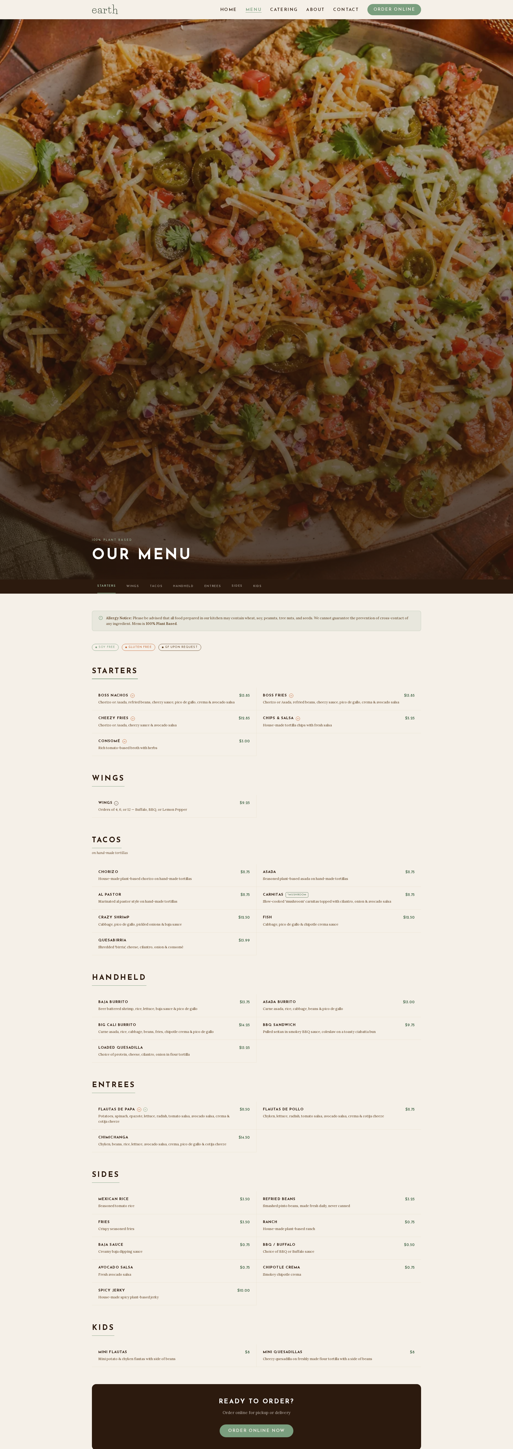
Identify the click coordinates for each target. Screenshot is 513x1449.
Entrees (212, 586)
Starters (106, 586)
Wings (132, 586)
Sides (237, 586)
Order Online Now (256, 1431)
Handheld (183, 586)
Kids (257, 586)
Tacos (156, 586)
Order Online (394, 9)
